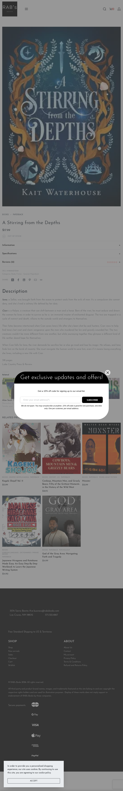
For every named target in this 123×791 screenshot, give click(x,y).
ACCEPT (34, 781)
